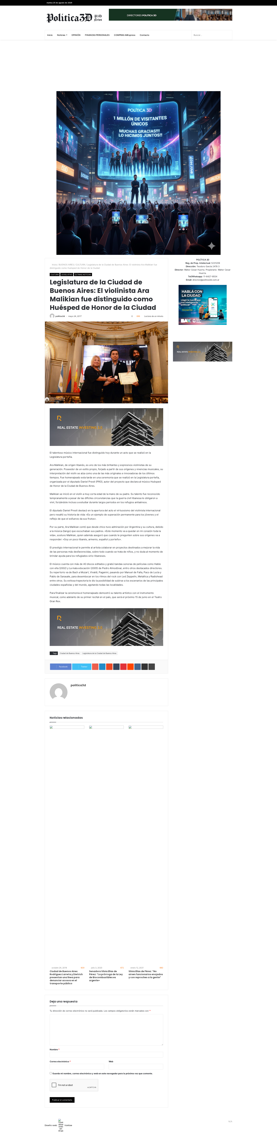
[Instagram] (215, 3)
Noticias (61, 35)
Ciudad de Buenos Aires (70, 653)
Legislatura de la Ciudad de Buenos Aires (99, 653)
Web (111, 1061)
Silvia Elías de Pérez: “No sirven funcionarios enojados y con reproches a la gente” (146, 974)
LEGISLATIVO (66, 274)
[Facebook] (229, 3)
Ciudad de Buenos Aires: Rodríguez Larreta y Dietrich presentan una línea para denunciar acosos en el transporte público (66, 977)
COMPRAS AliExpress (124, 35)
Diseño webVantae (58, 1125)
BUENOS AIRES (66, 264)
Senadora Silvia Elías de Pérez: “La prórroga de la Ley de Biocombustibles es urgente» (106, 976)
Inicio (50, 35)
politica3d (60, 316)
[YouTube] (220, 3)
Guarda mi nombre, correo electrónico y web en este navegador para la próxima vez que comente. (102, 1073)
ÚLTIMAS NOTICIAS (83, 274)
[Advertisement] (138, 65)
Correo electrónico (60, 1061)
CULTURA (80, 264)
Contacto (144, 35)
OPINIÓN (75, 35)
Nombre (54, 1049)
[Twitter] (225, 3)
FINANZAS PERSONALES (97, 35)
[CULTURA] (74, 18)
